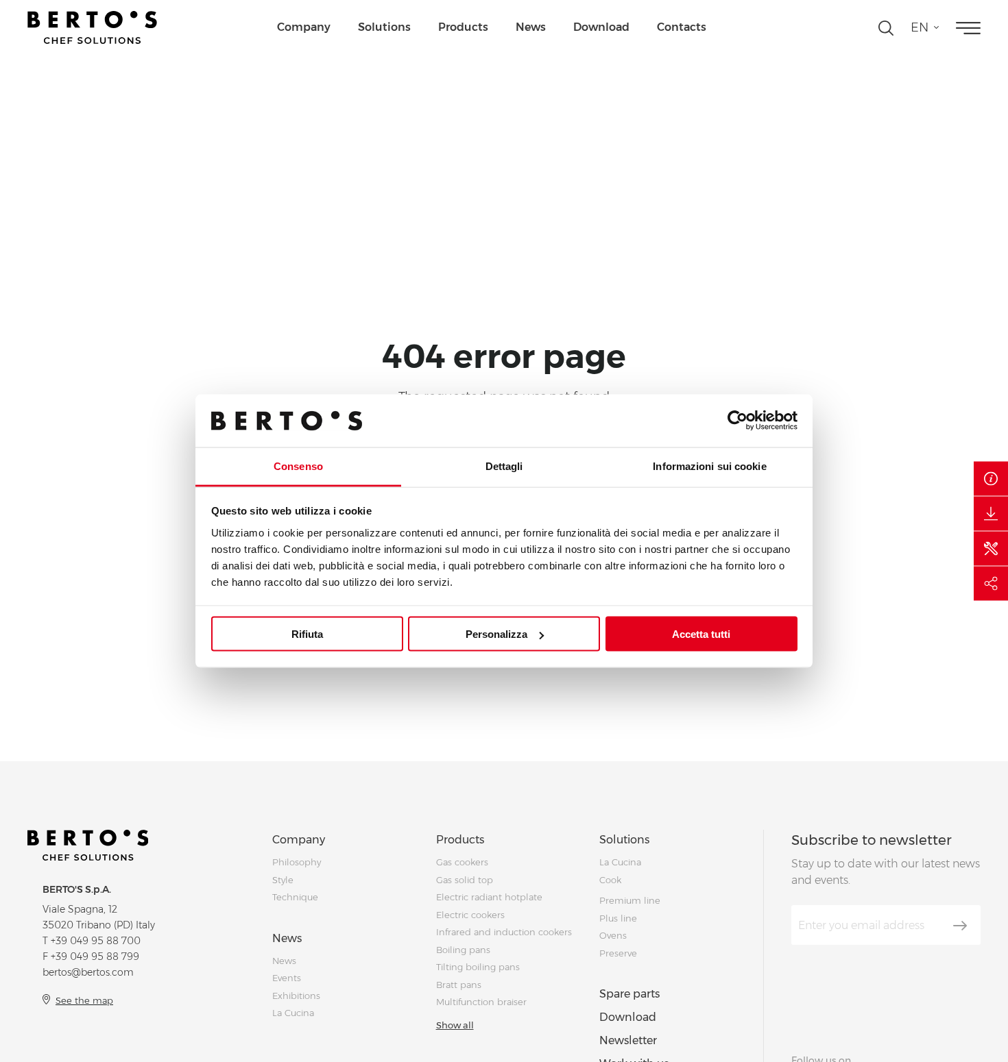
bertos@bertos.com (88, 972)
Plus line (618, 918)
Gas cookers (462, 861)
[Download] (991, 514)
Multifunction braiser (481, 1001)
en (919, 27)
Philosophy (296, 861)
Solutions (384, 27)
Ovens (613, 935)
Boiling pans (463, 949)
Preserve (618, 953)
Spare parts (629, 993)
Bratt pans (458, 984)
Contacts (681, 27)
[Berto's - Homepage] (92, 27)
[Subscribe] (960, 925)
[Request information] (991, 479)
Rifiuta (307, 634)
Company (304, 27)
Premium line (629, 900)
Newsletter (628, 1040)
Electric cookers (470, 914)
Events (286, 977)
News (531, 27)
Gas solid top (464, 879)
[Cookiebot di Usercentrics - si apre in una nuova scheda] (737, 420)
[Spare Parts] (991, 549)
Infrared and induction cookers (504, 931)
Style (282, 879)
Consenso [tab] (298, 465)
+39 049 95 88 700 (96, 941)
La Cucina (293, 1012)
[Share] (991, 584)
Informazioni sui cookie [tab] (709, 465)
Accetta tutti (701, 634)
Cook (610, 879)
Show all (455, 1025)
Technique (295, 896)
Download (601, 27)
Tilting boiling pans (478, 966)
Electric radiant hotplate (489, 896)
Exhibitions (296, 995)
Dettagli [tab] (504, 465)
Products (463, 27)
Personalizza (496, 634)
